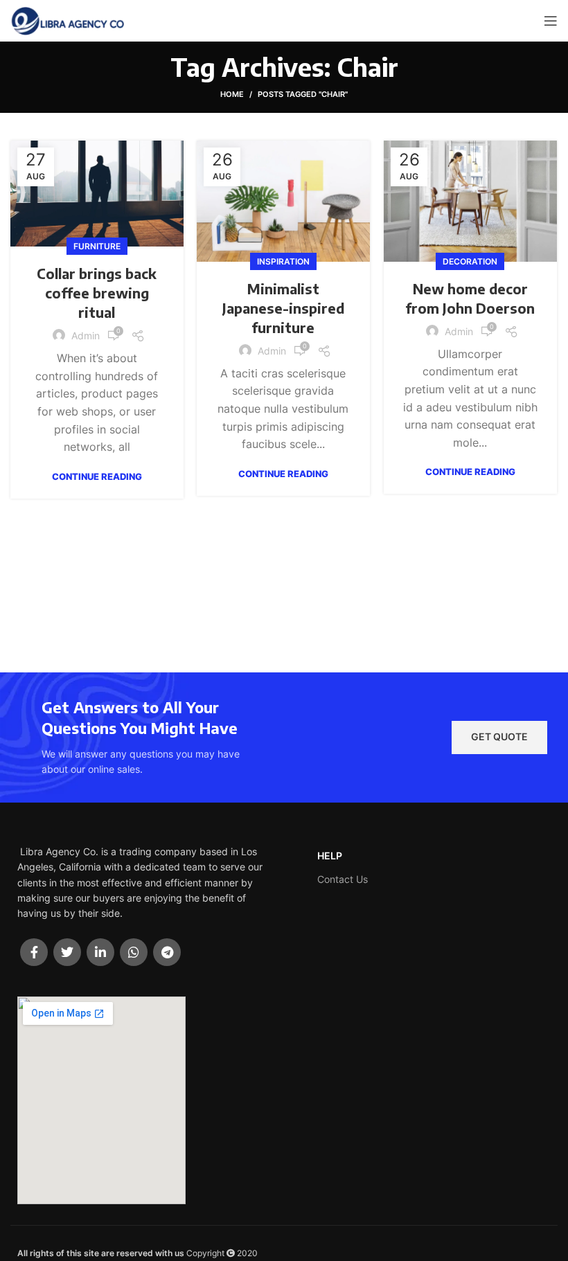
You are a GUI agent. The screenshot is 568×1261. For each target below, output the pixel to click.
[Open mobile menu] (551, 21)
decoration (470, 261)
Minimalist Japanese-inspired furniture (283, 308)
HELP (329, 855)
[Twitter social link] (67, 952)
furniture (97, 246)
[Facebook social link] (34, 952)
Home (232, 94)
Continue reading (97, 476)
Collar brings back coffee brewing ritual (97, 293)
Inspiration (283, 261)
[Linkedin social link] (100, 952)
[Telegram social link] (167, 952)
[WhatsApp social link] (134, 952)
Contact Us (342, 879)
